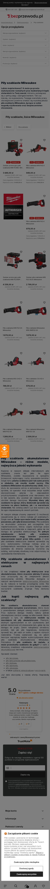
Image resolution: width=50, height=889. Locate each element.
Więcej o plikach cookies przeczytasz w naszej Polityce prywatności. (24, 854)
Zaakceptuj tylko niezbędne (26, 862)
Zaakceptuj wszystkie (27, 874)
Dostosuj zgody (26, 868)
